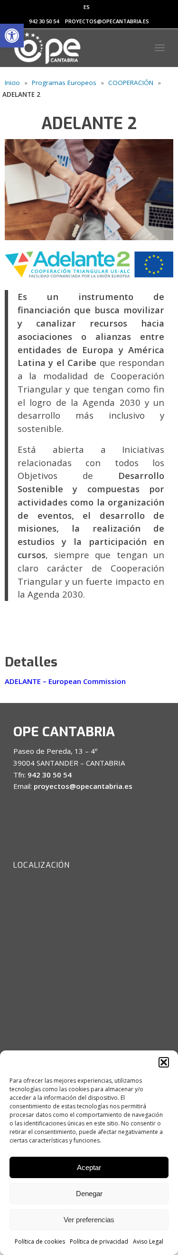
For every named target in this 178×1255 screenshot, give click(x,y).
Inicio (12, 82)
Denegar (89, 1193)
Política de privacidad (99, 1241)
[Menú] (160, 48)
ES (87, 6)
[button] (12, 35)
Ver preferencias (89, 1220)
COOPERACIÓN (130, 82)
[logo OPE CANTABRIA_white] (73, 48)
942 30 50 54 (44, 21)
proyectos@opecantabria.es (107, 21)
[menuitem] (86, 7)
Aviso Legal (148, 1241)
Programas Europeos (64, 82)
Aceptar (89, 1167)
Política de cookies (40, 1241)
